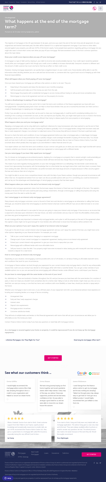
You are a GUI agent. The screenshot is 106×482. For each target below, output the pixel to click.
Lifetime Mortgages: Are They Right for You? (23, 340)
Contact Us (12, 2)
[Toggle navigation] (100, 8)
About (6, 2)
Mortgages (22, 453)
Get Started (53, 358)
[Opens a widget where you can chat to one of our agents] (7, 478)
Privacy (18, 2)
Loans (46, 453)
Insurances (55, 453)
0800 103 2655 (87, 2)
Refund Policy (31, 2)
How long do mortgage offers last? (87, 340)
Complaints (24, 2)
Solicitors (65, 453)
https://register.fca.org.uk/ (23, 467)
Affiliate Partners (40, 2)
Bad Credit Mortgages (35, 453)
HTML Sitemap (23, 457)
